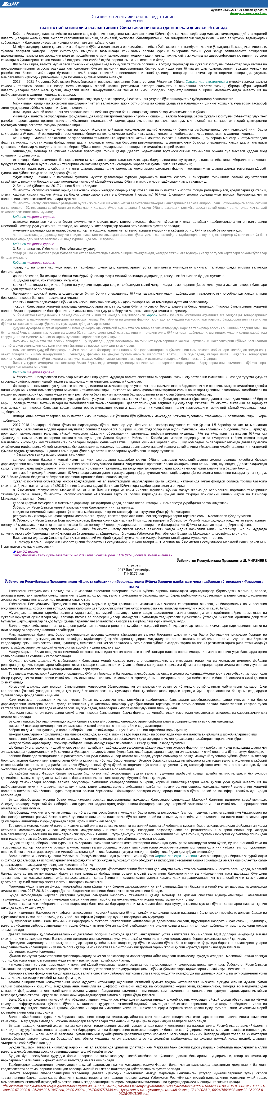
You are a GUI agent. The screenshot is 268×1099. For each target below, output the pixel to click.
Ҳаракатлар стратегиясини (176, 856)
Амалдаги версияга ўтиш (248, 13)
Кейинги (19, 217)
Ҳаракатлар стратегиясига (207, 81)
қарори (152, 315)
